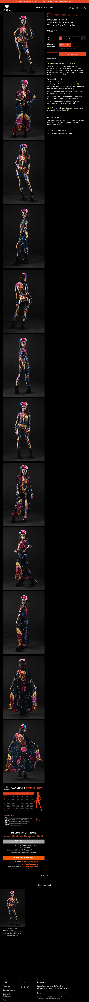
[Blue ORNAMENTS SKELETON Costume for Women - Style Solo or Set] (12, 908)
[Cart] (85, 7)
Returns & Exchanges (7, 995)
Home (49, 13)
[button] (39, 8)
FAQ (4, 1000)
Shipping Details (9, 990)
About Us (6, 986)
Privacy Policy (41, 998)
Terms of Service (51, 998)
